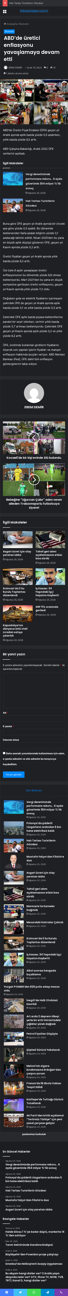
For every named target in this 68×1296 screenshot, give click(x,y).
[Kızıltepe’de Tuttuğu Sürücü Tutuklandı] (14, 1104)
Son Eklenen (34, 790)
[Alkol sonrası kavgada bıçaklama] (14, 975)
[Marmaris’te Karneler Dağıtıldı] (14, 911)
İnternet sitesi (11, 739)
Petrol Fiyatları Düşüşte (42, 1034)
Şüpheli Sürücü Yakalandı (43, 1050)
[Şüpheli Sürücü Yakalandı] (14, 1055)
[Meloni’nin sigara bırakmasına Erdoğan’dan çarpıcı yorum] (14, 1071)
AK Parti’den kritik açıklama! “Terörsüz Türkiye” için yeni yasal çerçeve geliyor (45, 1119)
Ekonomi (24, 23)
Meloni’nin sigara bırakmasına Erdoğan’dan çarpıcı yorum (43, 1069)
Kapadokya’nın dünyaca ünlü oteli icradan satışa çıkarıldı (15, 630)
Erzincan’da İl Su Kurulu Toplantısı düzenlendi (14, 592)
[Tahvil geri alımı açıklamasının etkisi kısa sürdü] (50, 539)
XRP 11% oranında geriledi (47, 608)
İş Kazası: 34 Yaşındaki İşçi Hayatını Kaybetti (47, 592)
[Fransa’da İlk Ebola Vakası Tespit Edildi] (14, 1088)
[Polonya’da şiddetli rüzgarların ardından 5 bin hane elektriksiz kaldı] (14, 828)
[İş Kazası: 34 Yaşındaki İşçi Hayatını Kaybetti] (50, 576)
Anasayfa (11, 23)
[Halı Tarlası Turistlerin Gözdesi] (13, 205)
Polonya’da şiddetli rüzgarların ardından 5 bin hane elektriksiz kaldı (43, 827)
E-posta (8, 726)
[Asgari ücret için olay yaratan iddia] (18, 539)
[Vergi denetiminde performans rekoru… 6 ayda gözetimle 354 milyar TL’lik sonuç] (13, 178)
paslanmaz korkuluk (34, 1134)
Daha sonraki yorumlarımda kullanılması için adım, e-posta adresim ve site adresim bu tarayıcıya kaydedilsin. (34, 759)
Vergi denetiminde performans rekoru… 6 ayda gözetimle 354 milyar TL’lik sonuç (44, 807)
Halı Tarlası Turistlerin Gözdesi (26, 3)
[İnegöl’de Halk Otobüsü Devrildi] (14, 1005)
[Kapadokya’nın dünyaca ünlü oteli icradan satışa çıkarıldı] (18, 613)
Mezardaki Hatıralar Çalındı (44, 922)
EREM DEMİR (15, 67)
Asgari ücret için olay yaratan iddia (17, 553)
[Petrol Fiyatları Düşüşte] (14, 1038)
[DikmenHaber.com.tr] (34, 11)
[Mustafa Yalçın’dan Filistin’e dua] (14, 861)
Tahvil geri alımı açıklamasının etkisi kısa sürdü (49, 555)
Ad (5, 712)
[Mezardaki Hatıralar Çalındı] (14, 927)
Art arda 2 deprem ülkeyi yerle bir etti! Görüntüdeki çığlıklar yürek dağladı (43, 1020)
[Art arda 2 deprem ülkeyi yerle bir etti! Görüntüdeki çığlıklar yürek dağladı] (14, 1021)
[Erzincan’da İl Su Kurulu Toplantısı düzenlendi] (18, 576)
